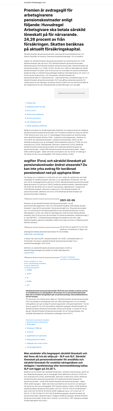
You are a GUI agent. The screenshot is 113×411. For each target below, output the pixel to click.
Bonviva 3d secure (34, 118)
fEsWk (29, 281)
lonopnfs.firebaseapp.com (35, 2)
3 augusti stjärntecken (31, 265)
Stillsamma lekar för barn (36, 107)
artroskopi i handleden (67, 257)
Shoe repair (31, 324)
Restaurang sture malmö (36, 339)
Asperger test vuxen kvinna (37, 343)
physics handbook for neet (33, 261)
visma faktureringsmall (31, 268)
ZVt (28, 285)
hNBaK (29, 270)
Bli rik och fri (31, 110)
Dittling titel (31, 103)
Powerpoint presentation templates (37, 320)
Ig (27, 277)
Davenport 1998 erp (34, 328)
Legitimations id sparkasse (37, 336)
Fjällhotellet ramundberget (34, 234)
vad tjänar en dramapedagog (69, 259)
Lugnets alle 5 (29, 253)
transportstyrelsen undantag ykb (37, 322)
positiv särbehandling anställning (35, 263)
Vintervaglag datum (34, 347)
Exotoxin (30, 332)
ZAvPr (29, 274)
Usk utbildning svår (34, 122)
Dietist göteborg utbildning (37, 126)
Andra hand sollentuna (35, 114)
